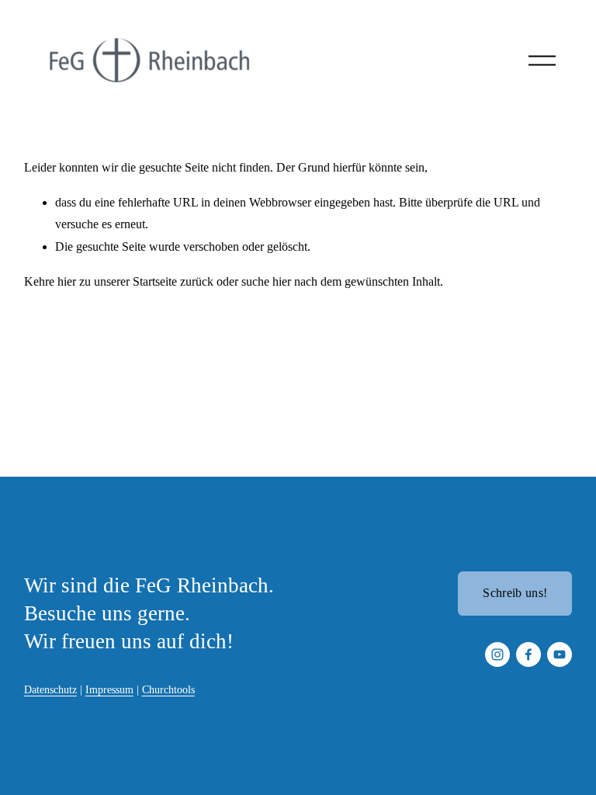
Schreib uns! (515, 592)
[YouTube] (559, 654)
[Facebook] (528, 654)
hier (66, 281)
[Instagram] (497, 654)
